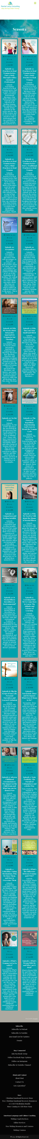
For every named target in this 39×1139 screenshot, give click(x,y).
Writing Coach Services (19, 1119)
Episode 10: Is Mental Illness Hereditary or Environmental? (9, 600)
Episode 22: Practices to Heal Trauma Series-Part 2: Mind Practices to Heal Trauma (9, 164)
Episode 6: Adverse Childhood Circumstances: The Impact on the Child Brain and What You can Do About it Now (9, 784)
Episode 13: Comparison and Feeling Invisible (9, 516)
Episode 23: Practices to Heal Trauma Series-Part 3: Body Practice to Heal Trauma (29, 74)
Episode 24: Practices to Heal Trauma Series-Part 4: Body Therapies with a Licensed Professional (9, 75)
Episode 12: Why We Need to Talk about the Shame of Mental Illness (29, 517)
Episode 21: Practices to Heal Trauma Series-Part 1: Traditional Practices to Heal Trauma (29, 164)
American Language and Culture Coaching (20, 1115)
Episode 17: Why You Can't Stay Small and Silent (29, 330)
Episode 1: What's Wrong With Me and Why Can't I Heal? (29, 964)
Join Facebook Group (19, 1054)
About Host (19, 1078)
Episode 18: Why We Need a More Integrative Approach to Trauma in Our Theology (9, 333)
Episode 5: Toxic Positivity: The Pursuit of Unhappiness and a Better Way (29, 781)
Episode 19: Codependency (29, 248)
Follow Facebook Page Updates (19, 1057)
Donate (19, 1040)
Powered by (32, 1019)
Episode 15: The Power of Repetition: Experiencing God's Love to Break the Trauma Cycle (29, 424)
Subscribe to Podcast (19, 1029)
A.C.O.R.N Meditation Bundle (19, 1104)
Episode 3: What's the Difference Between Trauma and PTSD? (29, 872)
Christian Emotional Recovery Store (19, 1098)
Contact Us (19, 1082)
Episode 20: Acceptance (9, 248)
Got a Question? (20, 1086)
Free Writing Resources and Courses (19, 1126)
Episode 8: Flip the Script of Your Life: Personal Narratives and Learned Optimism (9, 695)
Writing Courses (19, 1130)
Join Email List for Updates (19, 1037)
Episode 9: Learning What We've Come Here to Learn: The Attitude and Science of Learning (29, 604)
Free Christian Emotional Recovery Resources (19, 1101)
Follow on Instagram (19, 1061)
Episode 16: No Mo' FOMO (9, 419)
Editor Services (19, 1122)
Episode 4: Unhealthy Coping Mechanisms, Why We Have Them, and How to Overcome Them (9, 874)
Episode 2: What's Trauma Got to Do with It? (9, 963)
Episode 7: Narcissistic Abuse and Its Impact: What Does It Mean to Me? (29, 695)
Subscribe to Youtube (19, 1033)
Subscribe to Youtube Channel (19, 1065)
